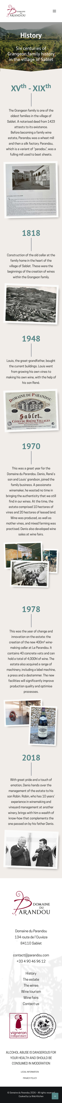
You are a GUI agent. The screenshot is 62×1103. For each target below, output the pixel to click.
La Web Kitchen (36, 1096)
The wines (31, 985)
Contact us (31, 1004)
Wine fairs (31, 998)
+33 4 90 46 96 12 (31, 961)
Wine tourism (31, 992)
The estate (31, 980)
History (31, 973)
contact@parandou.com (31, 955)
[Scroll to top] (55, 1096)
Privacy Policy (30, 1078)
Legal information (30, 1072)
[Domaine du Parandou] (16, 11)
